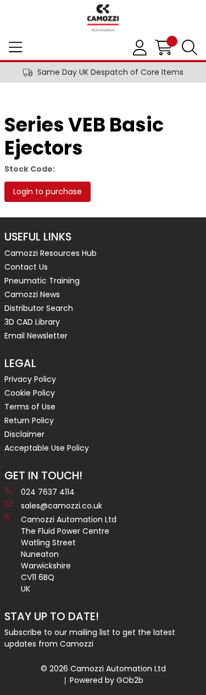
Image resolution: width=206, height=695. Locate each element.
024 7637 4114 (48, 491)
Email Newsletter (36, 335)
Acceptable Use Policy (46, 447)
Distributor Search (38, 308)
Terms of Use (29, 406)
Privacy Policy (30, 379)
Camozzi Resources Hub (50, 253)
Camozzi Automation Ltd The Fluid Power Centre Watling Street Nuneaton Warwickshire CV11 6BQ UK (68, 554)
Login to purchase (47, 191)
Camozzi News (32, 294)
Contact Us (26, 266)
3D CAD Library (32, 321)
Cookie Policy (29, 392)
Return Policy (29, 420)
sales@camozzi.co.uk (61, 505)
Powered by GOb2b (106, 680)
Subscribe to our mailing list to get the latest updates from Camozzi (89, 638)
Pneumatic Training (42, 280)
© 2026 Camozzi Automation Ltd (103, 668)
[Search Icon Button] (189, 48)
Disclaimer (24, 434)
